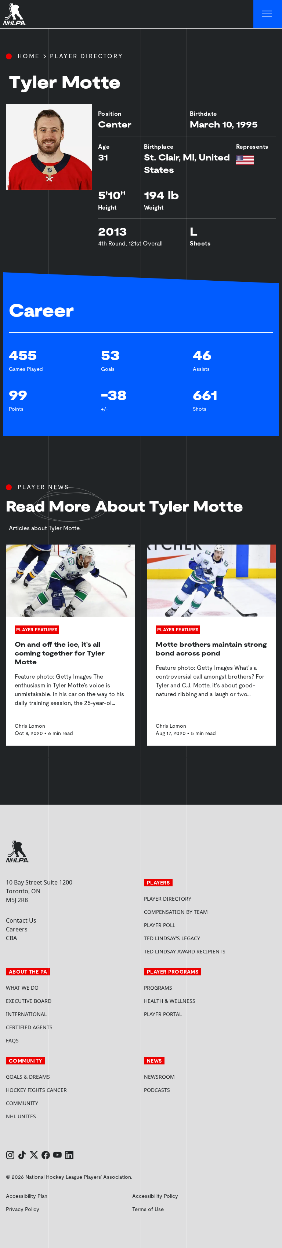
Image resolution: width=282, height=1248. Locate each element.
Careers (17, 929)
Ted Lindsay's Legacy (172, 938)
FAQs (12, 1040)
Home (29, 56)
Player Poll (159, 925)
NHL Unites (48, 1116)
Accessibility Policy (155, 1196)
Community (22, 1103)
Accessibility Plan (26, 1196)
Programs (158, 987)
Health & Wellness (169, 1000)
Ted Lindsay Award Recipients (184, 951)
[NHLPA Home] (14, 14)
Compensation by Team (176, 911)
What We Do (22, 987)
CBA (11, 938)
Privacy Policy (22, 1209)
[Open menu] (268, 14)
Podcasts (157, 1089)
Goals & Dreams (28, 1076)
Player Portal (190, 1014)
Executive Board (28, 1000)
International (26, 1014)
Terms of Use (148, 1209)
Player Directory (86, 56)
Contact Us (21, 920)
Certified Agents (29, 1027)
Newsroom (159, 1076)
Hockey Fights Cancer (36, 1089)
